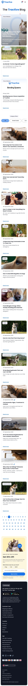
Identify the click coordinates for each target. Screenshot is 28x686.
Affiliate (4, 627)
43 (21, 529)
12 (3, 520)
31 (9, 526)
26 (18, 523)
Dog (6, 567)
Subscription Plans (7, 611)
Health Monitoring (7, 640)
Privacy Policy (11, 577)
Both (16, 567)
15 (11, 520)
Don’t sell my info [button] (5, 679)
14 (8, 520)
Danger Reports (6, 646)
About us (4, 623)
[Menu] (25, 2)
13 (5, 520)
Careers (4, 625)
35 (21, 526)
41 (15, 529)
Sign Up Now (14, 574)
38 (6, 529)
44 (24, 529)
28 (24, 523)
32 (12, 526)
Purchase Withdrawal (8, 617)
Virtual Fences (6, 644)
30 (7, 526)
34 (18, 526)
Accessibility (4, 670)
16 (13, 520)
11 (25, 517)
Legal (3, 671)
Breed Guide (15, 120)
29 (4, 526)
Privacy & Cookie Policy (6, 677)
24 (12, 523)
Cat (11, 567)
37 (3, 529)
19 (21, 520)
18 (19, 520)
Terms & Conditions (6, 673)
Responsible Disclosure (7, 675)
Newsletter (5, 632)
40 (12, 529)
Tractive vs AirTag (7, 649)
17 (16, 520)
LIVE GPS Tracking (7, 638)
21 (3, 523)
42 (18, 529)
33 (15, 526)
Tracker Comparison (7, 615)
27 (21, 523)
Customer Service (7, 613)
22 (6, 523)
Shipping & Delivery (7, 609)
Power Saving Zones (7, 651)
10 (22, 517)
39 (9, 529)
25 (15, 523)
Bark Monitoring (6, 642)
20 (24, 520)
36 (24, 526)
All (5, 120)
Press (3, 630)
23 (9, 523)
